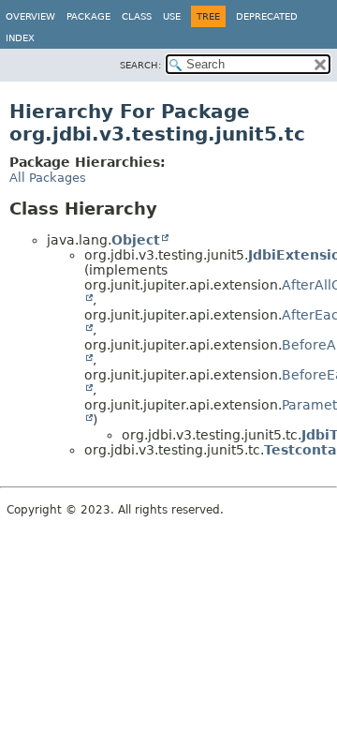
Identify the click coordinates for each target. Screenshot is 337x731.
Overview (30, 16)
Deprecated (267, 16)
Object (135, 239)
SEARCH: (140, 65)
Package (88, 16)
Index (20, 38)
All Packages (47, 178)
